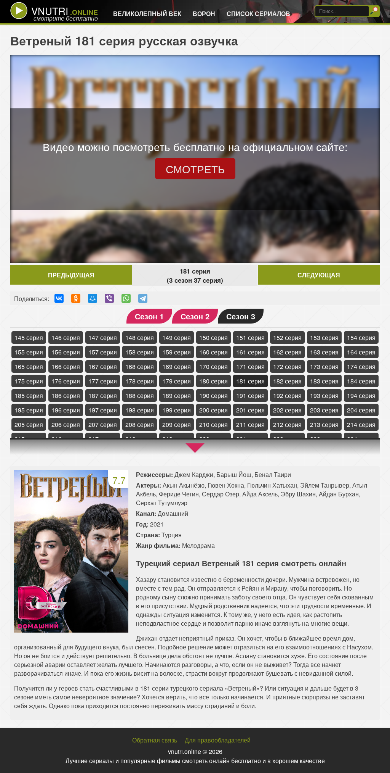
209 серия (176, 424)
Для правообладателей (218, 740)
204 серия (361, 410)
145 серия (28, 337)
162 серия (287, 352)
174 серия (361, 366)
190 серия (213, 395)
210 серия (213, 424)
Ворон (204, 13)
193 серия (324, 395)
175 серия (28, 381)
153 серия (324, 337)
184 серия (361, 381)
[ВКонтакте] (59, 298)
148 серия (139, 337)
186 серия (65, 395)
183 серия (324, 381)
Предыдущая (71, 275)
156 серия (65, 352)
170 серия (213, 366)
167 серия (102, 366)
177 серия (102, 381)
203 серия (324, 410)
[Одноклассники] (75, 298)
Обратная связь (154, 740)
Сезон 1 (149, 316)
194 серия (361, 395)
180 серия (213, 381)
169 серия (176, 366)
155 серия (28, 352)
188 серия (139, 395)
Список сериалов (258, 13)
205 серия (28, 424)
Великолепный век (147, 13)
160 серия (213, 352)
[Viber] (109, 298)
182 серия (287, 381)
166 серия (65, 366)
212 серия (287, 424)
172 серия (287, 366)
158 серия (139, 352)
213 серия (324, 424)
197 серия (102, 410)
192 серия (287, 395)
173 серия (324, 366)
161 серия (250, 352)
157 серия (102, 352)
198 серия (139, 410)
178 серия (139, 381)
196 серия (65, 410)
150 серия (213, 337)
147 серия (102, 337)
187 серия (102, 395)
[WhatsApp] (126, 298)
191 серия (250, 395)
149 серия (176, 337)
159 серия (176, 352)
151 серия (250, 337)
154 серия (361, 337)
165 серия (28, 366)
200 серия (213, 410)
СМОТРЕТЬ (195, 168)
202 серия (287, 410)
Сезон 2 (195, 316)
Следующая (318, 275)
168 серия (139, 366)
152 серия (287, 337)
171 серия (250, 366)
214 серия (361, 424)
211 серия (250, 424)
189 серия (176, 395)
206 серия (65, 424)
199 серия (176, 410)
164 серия (361, 352)
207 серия (102, 424)
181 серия (250, 381)
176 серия (65, 381)
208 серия (139, 424)
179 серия (176, 381)
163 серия (324, 352)
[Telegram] (142, 298)
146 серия (65, 337)
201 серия (250, 410)
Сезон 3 (240, 316)
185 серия (28, 395)
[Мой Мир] (92, 298)
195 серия (28, 410)
